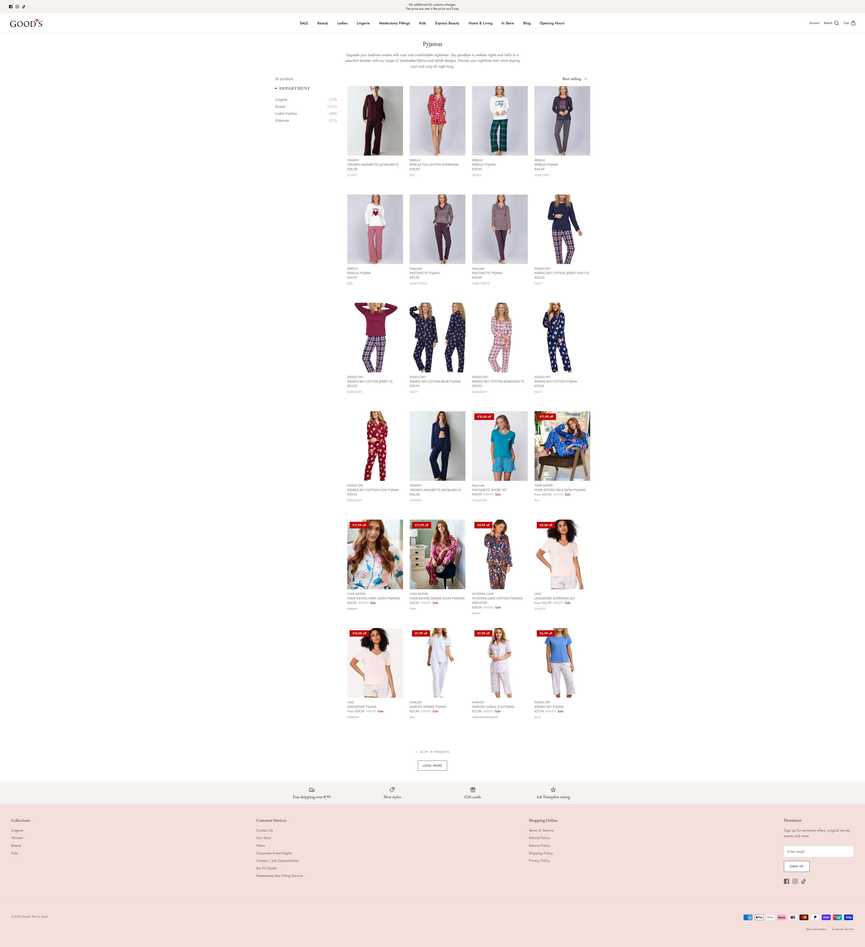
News (260, 845)
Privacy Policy (539, 860)
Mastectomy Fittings (394, 23)
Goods (26, 916)
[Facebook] (10, 6)
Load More (432, 765)
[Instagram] (17, 6)
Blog (526, 23)
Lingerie (363, 23)
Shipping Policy (541, 853)
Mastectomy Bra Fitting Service (279, 875)
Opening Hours (552, 23)
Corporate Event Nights (274, 853)
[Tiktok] (23, 6)
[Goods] (26, 23)
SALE (304, 23)
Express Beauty (447, 23)
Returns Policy (539, 845)
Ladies (342, 23)
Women (17, 837)
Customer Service (843, 929)
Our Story (263, 837)
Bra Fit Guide (266, 868)
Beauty (322, 23)
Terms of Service (541, 830)
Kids (422, 23)
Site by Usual (40, 916)
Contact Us (264, 830)
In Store (508, 23)
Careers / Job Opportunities (277, 860)
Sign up (797, 866)
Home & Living (480, 23)
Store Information (816, 929)
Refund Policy (539, 837)
